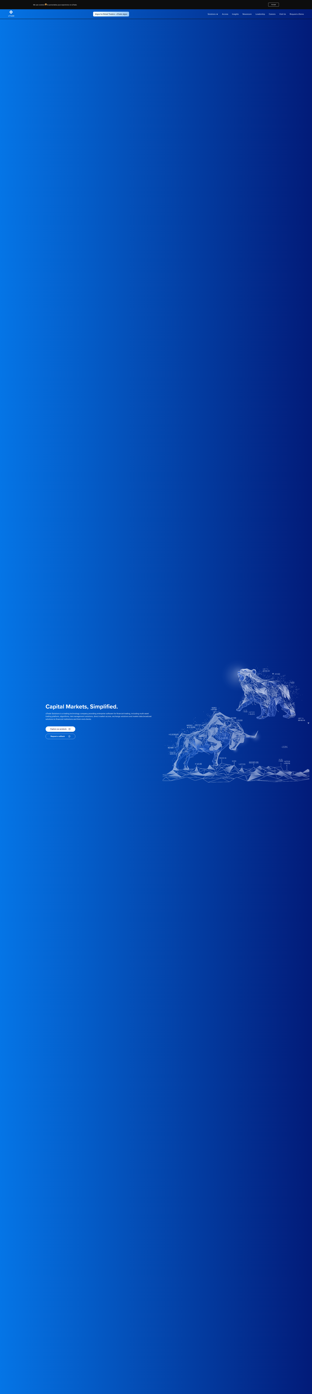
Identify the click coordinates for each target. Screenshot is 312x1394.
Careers (272, 14)
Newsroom (247, 14)
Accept (273, 4)
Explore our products (58, 729)
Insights (235, 14)
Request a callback (58, 736)
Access (225, 14)
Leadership (260, 14)
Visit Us (282, 14)
